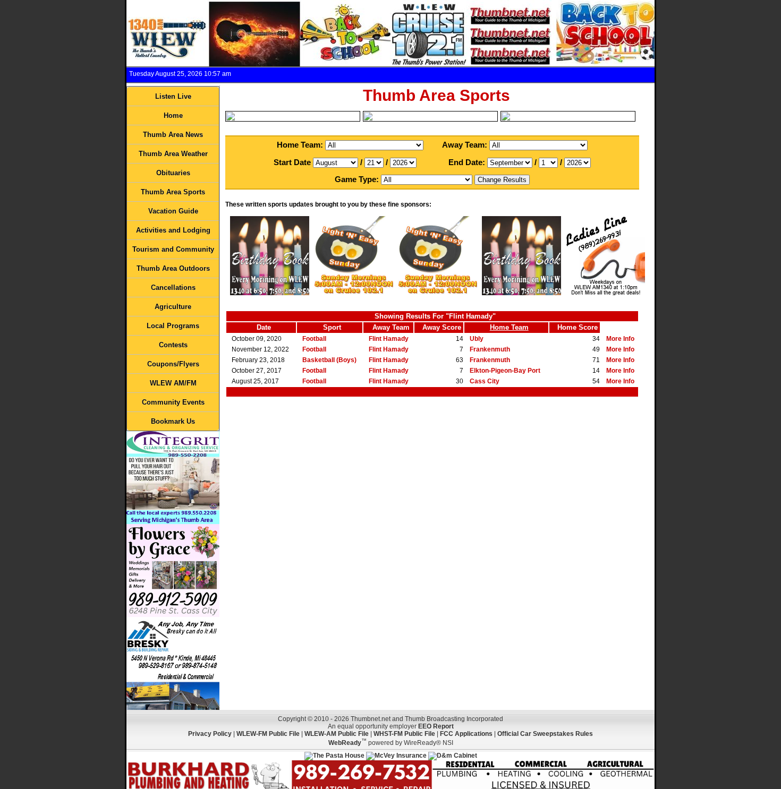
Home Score (577, 327)
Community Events (173, 402)
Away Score (441, 327)
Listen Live (173, 96)
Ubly (476, 338)
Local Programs (173, 326)
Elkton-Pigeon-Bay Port (505, 370)
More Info (620, 338)
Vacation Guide (173, 211)
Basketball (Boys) (329, 360)
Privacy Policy (210, 733)
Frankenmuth (490, 349)
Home (173, 115)
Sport (332, 327)
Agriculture (173, 307)
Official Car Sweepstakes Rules (545, 733)
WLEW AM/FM (173, 383)
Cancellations (173, 287)
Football (314, 338)
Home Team (509, 327)
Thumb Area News (173, 135)
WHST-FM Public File (404, 733)
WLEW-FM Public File (268, 733)
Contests (173, 345)
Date (264, 327)
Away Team (391, 327)
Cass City (484, 381)
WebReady (344, 743)
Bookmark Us (173, 421)
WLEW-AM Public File (336, 733)
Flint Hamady (389, 338)
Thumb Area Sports (173, 192)
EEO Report (436, 726)
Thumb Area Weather (173, 154)
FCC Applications (466, 733)
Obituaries (173, 173)
